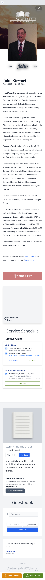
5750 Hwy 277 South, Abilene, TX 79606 (24, 356)
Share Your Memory (15, 491)
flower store (29, 260)
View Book (11, 455)
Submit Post (22, 530)
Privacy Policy (16, 570)
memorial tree (30, 256)
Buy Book (24, 455)
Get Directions (13, 360)
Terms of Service (28, 570)
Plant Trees (31, 360)
